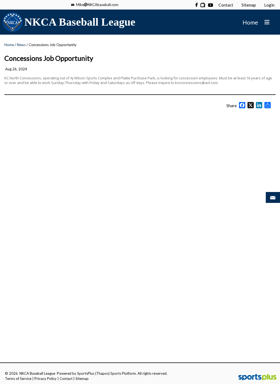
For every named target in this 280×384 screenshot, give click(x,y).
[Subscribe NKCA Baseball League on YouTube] (202, 4)
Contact (66, 378)
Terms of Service (18, 378)
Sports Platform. (123, 373)
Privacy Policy (45, 378)
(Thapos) (102, 373)
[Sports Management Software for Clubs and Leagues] (255, 377)
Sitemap (82, 378)
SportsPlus (85, 373)
